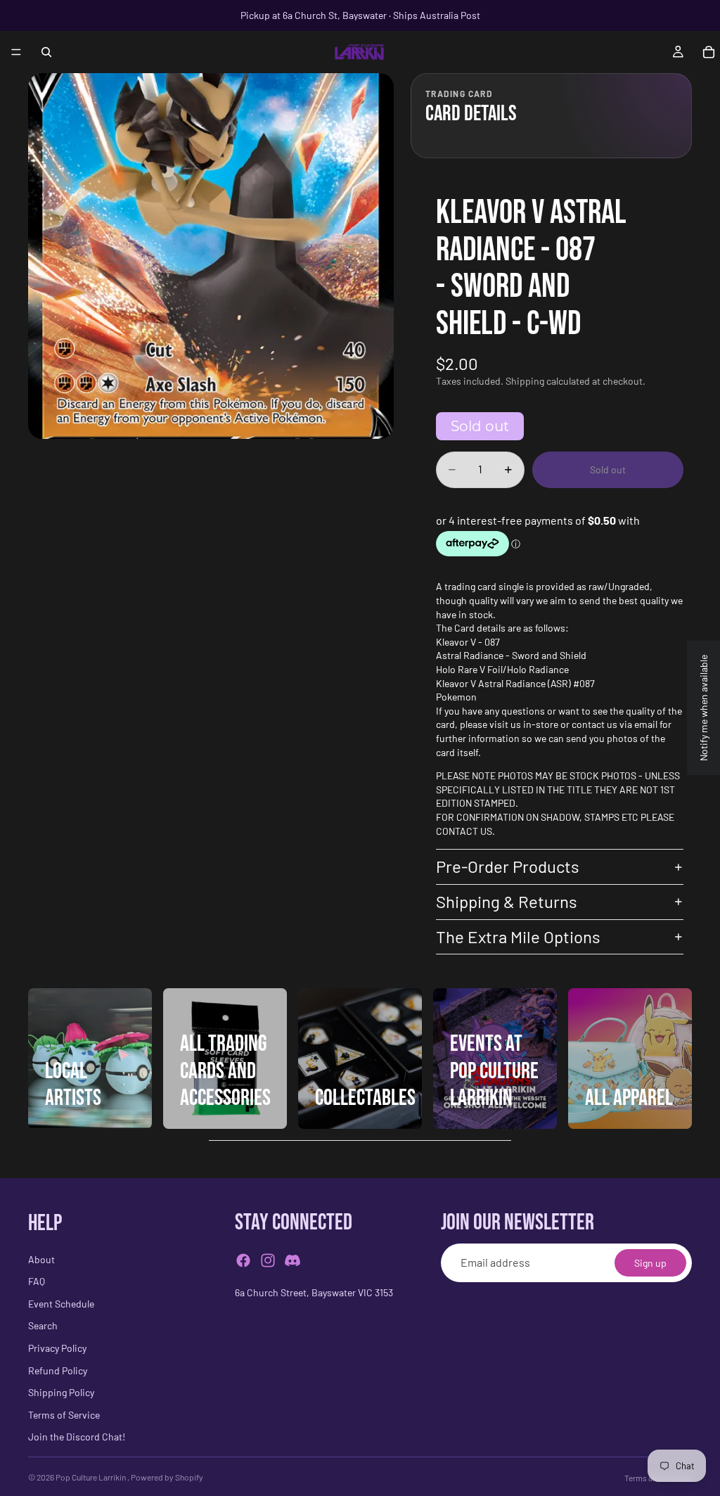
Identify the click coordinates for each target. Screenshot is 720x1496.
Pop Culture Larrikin (91, 1477)
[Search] (46, 52)
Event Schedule (61, 1304)
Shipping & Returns (506, 901)
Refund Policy (57, 1370)
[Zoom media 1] (211, 256)
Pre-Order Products (507, 866)
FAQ (36, 1282)
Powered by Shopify (167, 1477)
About (41, 1259)
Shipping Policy (61, 1393)
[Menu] (16, 52)
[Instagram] (267, 1261)
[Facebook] (243, 1261)
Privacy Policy (57, 1348)
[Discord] (292, 1261)
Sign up (650, 1263)
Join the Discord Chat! (76, 1437)
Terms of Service (64, 1415)
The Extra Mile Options (518, 936)
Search (43, 1326)
